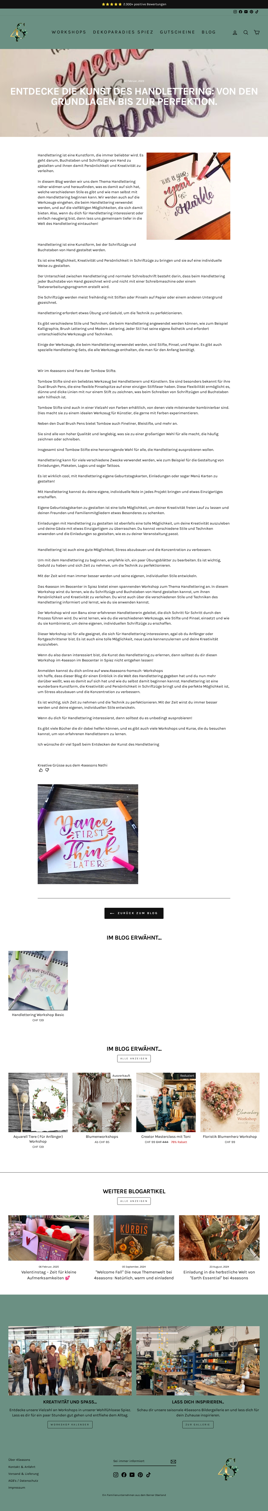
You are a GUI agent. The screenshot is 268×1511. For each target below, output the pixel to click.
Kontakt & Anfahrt (21, 1467)
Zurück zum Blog (137, 913)
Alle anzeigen (134, 1058)
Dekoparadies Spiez (123, 32)
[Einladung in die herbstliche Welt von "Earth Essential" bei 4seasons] (219, 1238)
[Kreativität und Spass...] (70, 1360)
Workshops (69, 32)
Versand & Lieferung (23, 1474)
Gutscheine (177, 32)
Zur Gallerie (198, 1424)
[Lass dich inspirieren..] (198, 1360)
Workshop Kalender (70, 1424)
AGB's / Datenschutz (23, 1481)
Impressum (16, 1487)
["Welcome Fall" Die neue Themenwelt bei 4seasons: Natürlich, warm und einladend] (134, 1238)
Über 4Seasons (19, 1460)
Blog (209, 32)
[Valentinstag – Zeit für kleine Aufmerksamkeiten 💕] (48, 1238)
